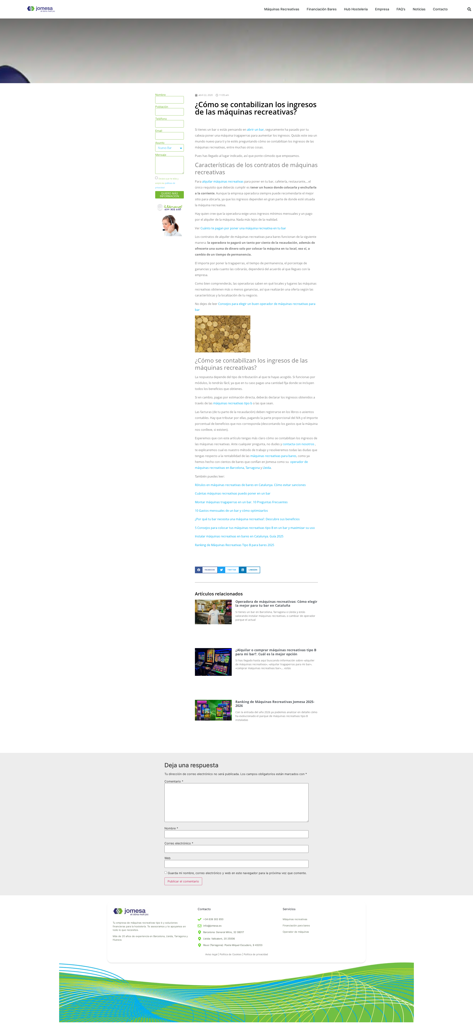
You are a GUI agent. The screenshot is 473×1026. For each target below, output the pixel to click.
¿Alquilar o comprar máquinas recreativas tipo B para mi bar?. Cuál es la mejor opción (275, 652)
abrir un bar (255, 130)
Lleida (267, 468)
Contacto (440, 9)
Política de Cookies (230, 954)
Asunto (159, 142)
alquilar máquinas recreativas (223, 181)
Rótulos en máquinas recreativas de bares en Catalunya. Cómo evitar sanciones (250, 485)
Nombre (160, 94)
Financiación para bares (296, 925)
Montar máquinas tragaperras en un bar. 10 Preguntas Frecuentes (241, 502)
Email (158, 130)
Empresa (382, 9)
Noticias (419, 9)
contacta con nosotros (298, 444)
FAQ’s (401, 9)
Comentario (173, 781)
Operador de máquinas (296, 931)
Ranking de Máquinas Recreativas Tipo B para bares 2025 (234, 545)
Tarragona (253, 468)
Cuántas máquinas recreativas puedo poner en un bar (232, 493)
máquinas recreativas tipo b (232, 403)
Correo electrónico (178, 843)
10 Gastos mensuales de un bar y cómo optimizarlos (231, 511)
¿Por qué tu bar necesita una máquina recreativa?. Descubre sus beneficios (247, 519)
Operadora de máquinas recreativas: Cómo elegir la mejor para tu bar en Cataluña (276, 603)
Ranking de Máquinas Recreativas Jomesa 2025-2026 (274, 703)
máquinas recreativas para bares (273, 456)
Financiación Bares (322, 9)
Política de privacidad (256, 954)
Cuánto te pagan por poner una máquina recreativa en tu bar (243, 228)
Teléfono (161, 118)
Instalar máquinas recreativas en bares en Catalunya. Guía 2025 (239, 536)
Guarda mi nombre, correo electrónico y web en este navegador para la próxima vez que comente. (237, 873)
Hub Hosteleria (356, 9)
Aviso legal (211, 954)
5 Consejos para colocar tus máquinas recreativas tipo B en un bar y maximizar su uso (255, 528)
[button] (469, 9)
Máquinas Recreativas (281, 9)
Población (161, 106)
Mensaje (160, 154)
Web (167, 858)
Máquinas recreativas (295, 919)
